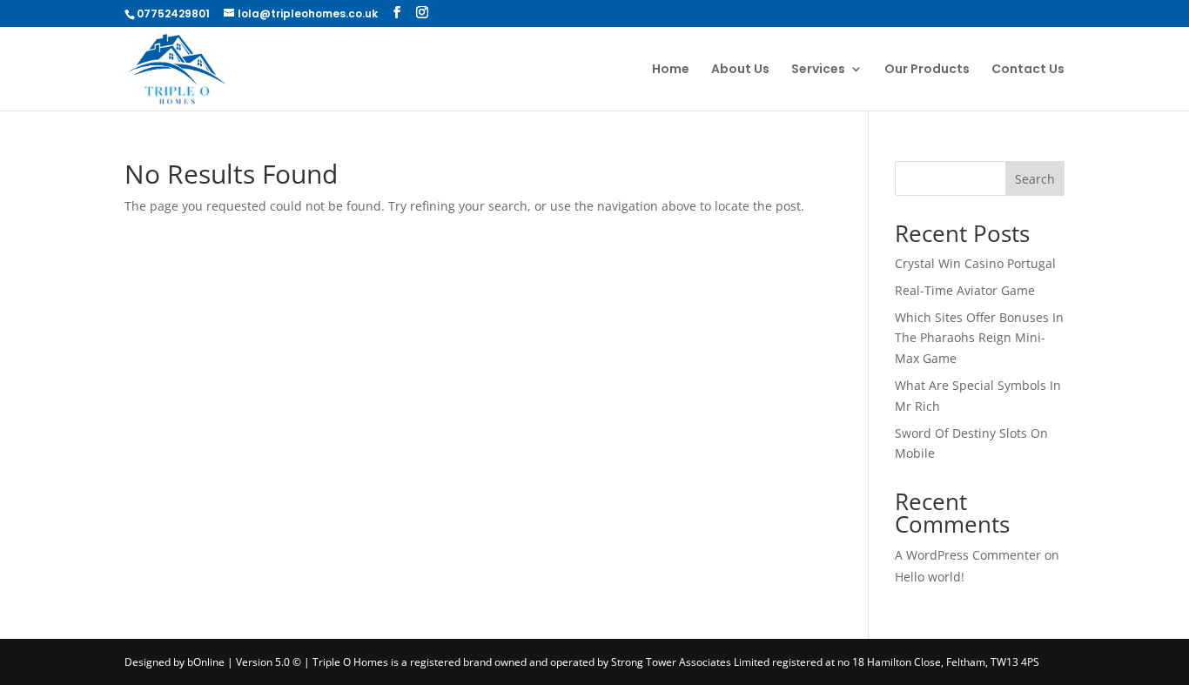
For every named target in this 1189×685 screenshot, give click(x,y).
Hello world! (929, 576)
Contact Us (1028, 70)
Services (818, 70)
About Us (740, 70)
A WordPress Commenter (968, 555)
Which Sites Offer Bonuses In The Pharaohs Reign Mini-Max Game (979, 338)
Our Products (927, 70)
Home (670, 70)
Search (1035, 179)
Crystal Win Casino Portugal (975, 263)
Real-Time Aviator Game (965, 290)
